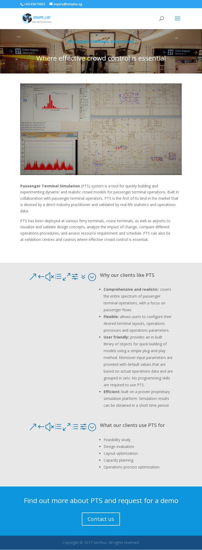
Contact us (101, 518)
